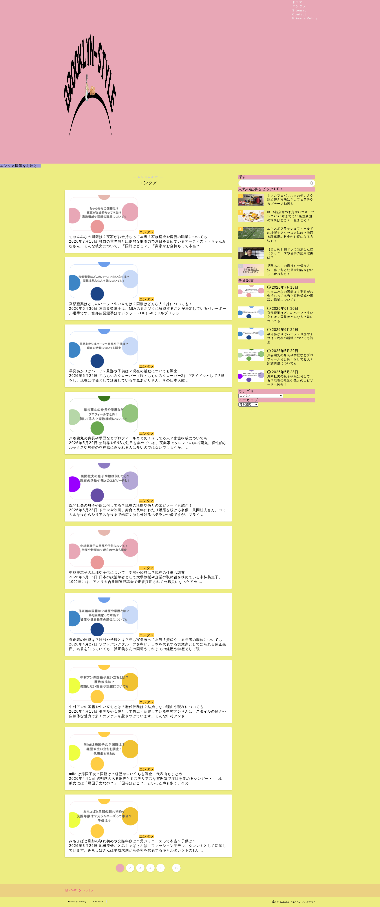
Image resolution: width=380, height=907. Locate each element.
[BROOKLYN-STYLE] (89, 159)
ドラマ (297, 2)
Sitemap (299, 10)
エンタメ (299, 6)
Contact (299, 14)
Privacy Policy (305, 18)
